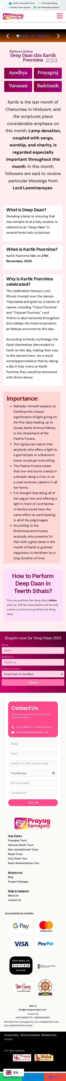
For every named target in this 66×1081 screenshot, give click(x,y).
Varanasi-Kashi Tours (21, 844)
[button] (7, 36)
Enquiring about (11, 668)
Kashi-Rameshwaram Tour (23, 863)
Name (5, 645)
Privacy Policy (12, 1035)
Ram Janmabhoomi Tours (23, 849)
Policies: (9, 1039)
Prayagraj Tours (17, 840)
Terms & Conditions (30, 1035)
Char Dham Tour (17, 858)
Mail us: (33, 1006)
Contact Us (14, 900)
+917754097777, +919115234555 (32, 1017)
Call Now (35, 1077)
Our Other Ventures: (15, 1050)
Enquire (57, 1077)
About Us (13, 895)
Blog (10, 877)
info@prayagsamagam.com (32, 1009)
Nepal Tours (15, 854)
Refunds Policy (49, 1035)
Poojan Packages (18, 881)
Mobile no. (8, 657)
